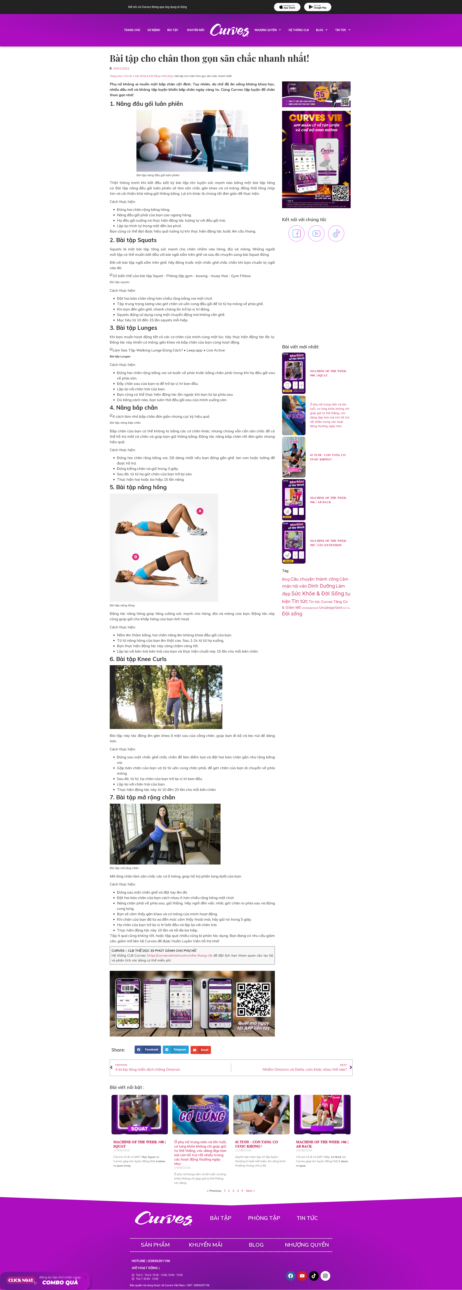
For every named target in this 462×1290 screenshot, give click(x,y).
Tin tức (128, 76)
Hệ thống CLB (299, 30)
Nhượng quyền (266, 30)
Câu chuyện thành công (315, 579)
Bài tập (172, 30)
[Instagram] (325, 1276)
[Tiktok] (314, 1276)
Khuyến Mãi (206, 1245)
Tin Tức (340, 30)
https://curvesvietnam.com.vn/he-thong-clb (179, 955)
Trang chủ (132, 30)
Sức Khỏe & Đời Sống (147, 76)
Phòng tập (264, 1218)
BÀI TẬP (220, 1218)
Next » (250, 1191)
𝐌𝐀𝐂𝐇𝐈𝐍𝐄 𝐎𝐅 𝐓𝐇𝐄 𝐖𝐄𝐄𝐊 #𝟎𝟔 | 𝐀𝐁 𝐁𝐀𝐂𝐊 (322, 1144)
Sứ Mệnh (153, 30)
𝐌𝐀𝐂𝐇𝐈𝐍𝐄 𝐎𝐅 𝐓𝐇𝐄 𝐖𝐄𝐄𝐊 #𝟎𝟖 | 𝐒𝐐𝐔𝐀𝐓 (139, 1144)
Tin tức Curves (321, 602)
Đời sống (167, 76)
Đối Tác (346, 608)
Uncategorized (330, 607)
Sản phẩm (155, 1245)
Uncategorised (310, 607)
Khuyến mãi (195, 30)
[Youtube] (302, 1276)
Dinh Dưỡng (321, 586)
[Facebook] (291, 1276)
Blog (319, 30)
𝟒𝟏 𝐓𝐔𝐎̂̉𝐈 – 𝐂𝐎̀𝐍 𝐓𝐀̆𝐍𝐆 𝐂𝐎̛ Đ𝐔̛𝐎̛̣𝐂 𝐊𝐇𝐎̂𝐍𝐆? (256, 1144)
